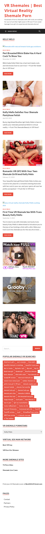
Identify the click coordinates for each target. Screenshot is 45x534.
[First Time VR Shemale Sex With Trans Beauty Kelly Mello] (22, 204)
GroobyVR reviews (10, 378)
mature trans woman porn (12, 381)
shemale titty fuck (9, 396)
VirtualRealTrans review (31, 412)
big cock (29, 368)
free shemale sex (33, 374)
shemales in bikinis (24, 393)
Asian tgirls (31, 362)
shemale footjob (9, 387)
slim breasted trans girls (25, 396)
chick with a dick (20, 374)
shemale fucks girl (9, 390)
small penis (19, 399)
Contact (7, 499)
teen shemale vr (30, 399)
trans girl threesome (10, 409)
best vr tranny (8, 368)
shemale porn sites (10, 393)
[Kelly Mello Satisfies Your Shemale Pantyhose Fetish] (22, 94)
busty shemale (8, 374)
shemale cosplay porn (30, 384)
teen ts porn (7, 403)
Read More (7, 73)
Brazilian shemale (31, 371)
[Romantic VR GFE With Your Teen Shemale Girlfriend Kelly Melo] (22, 153)
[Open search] (39, 31)
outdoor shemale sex (28, 381)
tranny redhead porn (10, 406)
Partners (7, 503)
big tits (36, 368)
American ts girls (9, 362)
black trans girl (8, 371)
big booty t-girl (19, 368)
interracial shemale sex (25, 378)
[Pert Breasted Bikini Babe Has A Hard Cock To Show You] (22, 46)
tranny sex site (23, 406)
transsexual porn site (25, 409)
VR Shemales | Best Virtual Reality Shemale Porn (23, 10)
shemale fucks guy (23, 390)
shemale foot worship (23, 387)
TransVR (37, 409)
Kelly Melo (6, 50)
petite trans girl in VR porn (12, 384)
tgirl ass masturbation (21, 403)
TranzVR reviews (9, 412)
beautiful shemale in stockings (13, 365)
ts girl (19, 412)
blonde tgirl (19, 371)
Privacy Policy (9, 507)
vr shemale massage (23, 415)
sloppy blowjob (8, 399)
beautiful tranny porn (32, 365)
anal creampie (21, 362)
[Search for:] (22, 348)
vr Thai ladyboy (9, 418)
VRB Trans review (9, 415)
